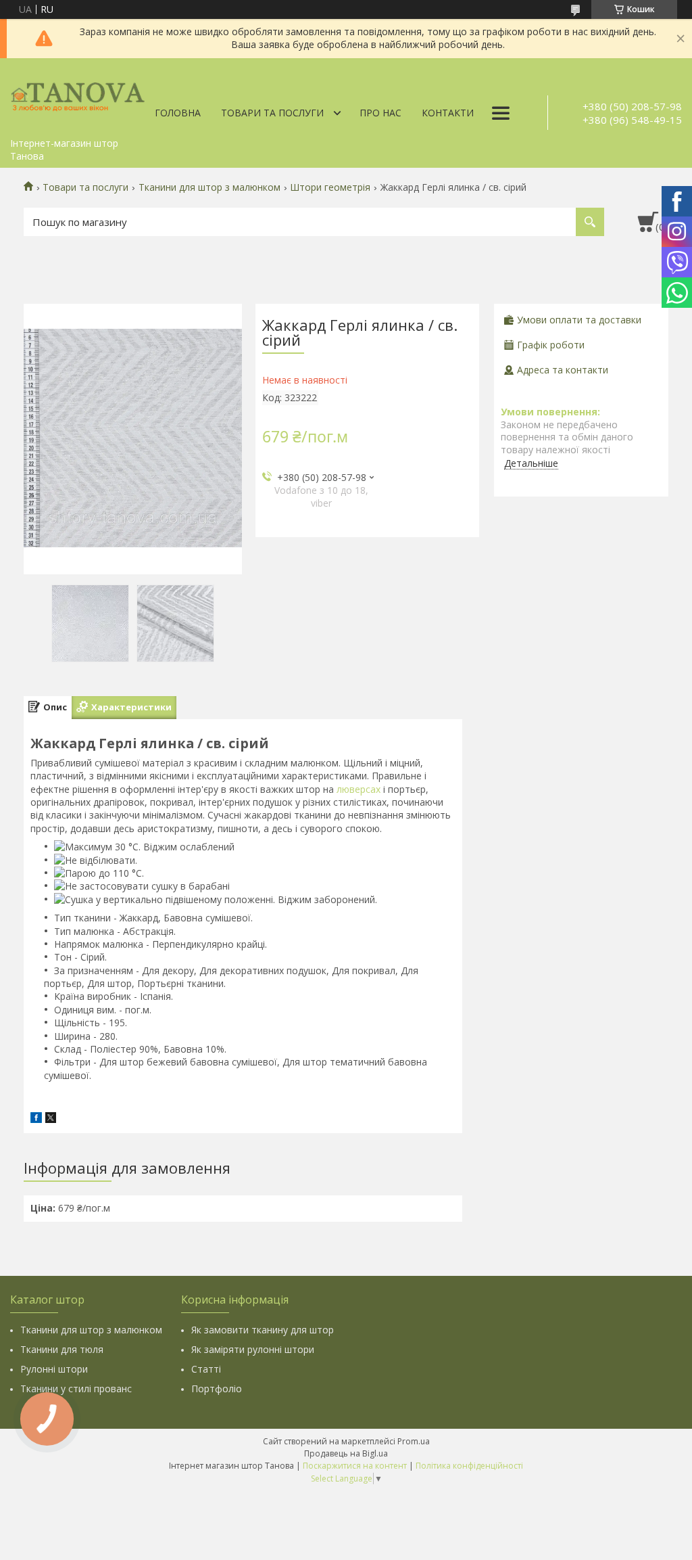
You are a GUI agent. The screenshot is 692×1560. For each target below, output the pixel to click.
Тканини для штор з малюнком (209, 187)
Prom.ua (413, 1441)
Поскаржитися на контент (355, 1465)
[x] (50, 1119)
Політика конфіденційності (469, 1465)
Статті (206, 1368)
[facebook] (36, 1119)
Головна (178, 112)
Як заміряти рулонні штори (252, 1349)
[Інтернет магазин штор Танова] (77, 94)
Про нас (380, 112)
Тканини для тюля (61, 1349)
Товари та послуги (272, 112)
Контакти (448, 112)
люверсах (358, 789)
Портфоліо (216, 1388)
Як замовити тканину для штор (262, 1329)
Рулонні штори (54, 1368)
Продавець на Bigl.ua (346, 1453)
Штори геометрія (330, 187)
